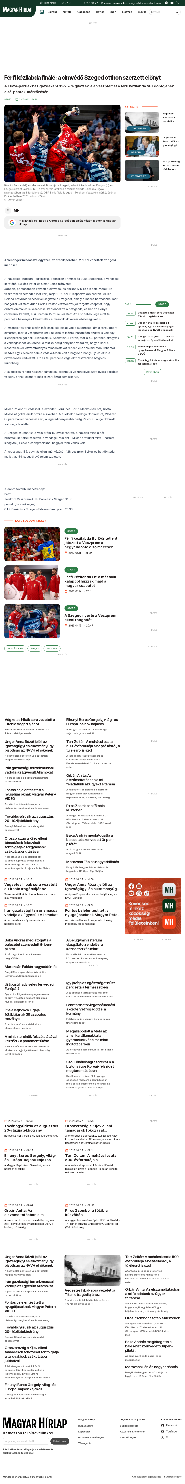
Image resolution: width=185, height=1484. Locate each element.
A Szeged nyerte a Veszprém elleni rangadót (90, 617)
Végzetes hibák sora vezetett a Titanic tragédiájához (170, 121)
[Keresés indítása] (177, 11)
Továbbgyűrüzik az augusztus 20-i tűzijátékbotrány (159, 362)
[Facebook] (166, 2)
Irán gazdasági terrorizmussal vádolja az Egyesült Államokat (171, 169)
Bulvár (142, 11)
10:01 (130, 337)
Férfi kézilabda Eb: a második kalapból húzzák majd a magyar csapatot (90, 581)
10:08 (130, 323)
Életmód (127, 11)
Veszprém (52, 648)
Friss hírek (50, 2)
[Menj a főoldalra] (17, 9)
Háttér (100, 11)
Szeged (35, 648)
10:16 (130, 313)
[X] (177, 2)
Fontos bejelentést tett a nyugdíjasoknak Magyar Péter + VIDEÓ (157, 350)
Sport (113, 11)
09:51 (130, 347)
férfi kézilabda (15, 648)
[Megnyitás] (42, 12)
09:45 (130, 360)
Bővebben (152, 372)
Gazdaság (83, 11)
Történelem (138, 128)
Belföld (52, 11)
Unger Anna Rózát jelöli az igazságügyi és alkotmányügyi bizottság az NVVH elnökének (170, 151)
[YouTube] (172, 2)
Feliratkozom (59, 1441)
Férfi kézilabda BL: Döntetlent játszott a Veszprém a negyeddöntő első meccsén (90, 542)
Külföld (67, 11)
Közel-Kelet (138, 176)
